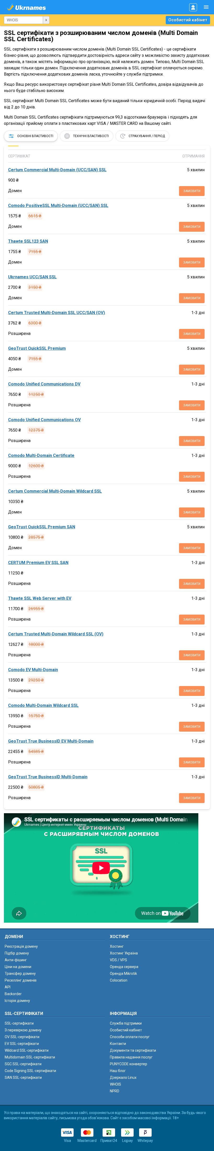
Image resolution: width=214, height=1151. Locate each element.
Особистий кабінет (187, 19)
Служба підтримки (126, 1023)
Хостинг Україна (124, 953)
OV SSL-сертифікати (22, 1037)
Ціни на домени (18, 967)
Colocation (118, 980)
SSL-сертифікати (19, 1023)
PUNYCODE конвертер (128, 1064)
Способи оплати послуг (130, 1037)
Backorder (13, 994)
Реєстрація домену (21, 946)
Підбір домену (17, 953)
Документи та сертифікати (133, 1050)
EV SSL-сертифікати (22, 1044)
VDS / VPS (118, 960)
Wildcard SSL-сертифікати (27, 1050)
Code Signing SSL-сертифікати (30, 1071)
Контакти (118, 1044)
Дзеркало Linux (123, 1077)
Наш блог (118, 1071)
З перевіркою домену (23, 1030)
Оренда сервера (124, 967)
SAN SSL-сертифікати (23, 1077)
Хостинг (117, 946)
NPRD (114, 1091)
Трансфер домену (20, 973)
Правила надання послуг (131, 1057)
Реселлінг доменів (21, 980)
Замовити (191, 191)
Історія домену (17, 1001)
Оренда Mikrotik (123, 973)
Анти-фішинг (16, 960)
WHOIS (115, 1084)
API (7, 987)
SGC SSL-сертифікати (23, 1064)
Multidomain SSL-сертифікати (30, 1057)
